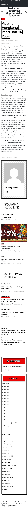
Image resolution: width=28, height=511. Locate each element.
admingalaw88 (7, 43)
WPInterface (13, 505)
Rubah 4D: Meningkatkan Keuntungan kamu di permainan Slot (12, 300)
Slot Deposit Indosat (8, 435)
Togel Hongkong (6, 95)
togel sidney (5, 489)
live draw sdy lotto (7, 486)
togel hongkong (13, 157)
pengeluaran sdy (7, 468)
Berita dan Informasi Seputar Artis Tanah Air (14, 12)
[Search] (26, 12)
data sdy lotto (6, 483)
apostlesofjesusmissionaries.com (12, 370)
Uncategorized (9, 214)
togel (3, 19)
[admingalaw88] (14, 173)
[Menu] (2, 12)
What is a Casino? (6, 217)
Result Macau (6, 383)
